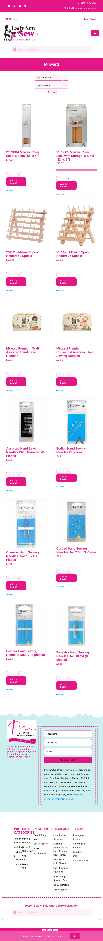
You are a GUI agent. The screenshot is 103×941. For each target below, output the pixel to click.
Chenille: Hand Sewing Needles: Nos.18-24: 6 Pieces (22, 556)
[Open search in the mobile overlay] (51, 49)
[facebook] (9, 6)
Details (11, 190)
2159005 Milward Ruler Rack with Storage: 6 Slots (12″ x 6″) (75, 155)
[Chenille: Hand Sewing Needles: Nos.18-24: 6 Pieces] (26, 524)
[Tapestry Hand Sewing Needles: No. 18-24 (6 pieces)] (76, 625)
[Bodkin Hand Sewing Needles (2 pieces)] (76, 422)
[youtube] (25, 6)
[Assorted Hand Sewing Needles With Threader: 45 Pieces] (26, 422)
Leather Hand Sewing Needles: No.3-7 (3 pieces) (25, 653)
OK (74, 936)
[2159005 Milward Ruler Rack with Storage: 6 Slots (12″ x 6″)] (76, 125)
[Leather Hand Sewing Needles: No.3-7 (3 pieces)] (26, 625)
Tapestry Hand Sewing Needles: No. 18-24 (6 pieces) (72, 656)
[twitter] (14, 6)
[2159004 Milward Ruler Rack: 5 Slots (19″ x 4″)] (26, 125)
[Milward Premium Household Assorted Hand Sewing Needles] (76, 322)
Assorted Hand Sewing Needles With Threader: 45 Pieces (25, 452)
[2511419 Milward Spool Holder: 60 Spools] (26, 225)
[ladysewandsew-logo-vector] (21, 26)
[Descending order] (65, 78)
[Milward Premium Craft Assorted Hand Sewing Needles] (26, 322)
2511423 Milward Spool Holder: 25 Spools (72, 254)
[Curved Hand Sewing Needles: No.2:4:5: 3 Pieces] (76, 522)
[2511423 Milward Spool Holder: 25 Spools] (76, 225)
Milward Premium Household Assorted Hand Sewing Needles (75, 352)
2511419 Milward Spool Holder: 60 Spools (22, 254)
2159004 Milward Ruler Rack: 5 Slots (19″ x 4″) (22, 154)
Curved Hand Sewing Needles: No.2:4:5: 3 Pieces (76, 550)
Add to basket (13, 181)
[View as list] (53, 92)
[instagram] (20, 6)
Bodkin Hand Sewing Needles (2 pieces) (71, 450)
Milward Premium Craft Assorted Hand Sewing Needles (22, 352)
